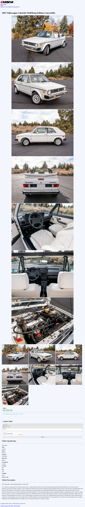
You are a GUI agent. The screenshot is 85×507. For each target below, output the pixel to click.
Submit (42, 437)
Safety (12, 505)
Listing (4, 4)
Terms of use (7, 505)
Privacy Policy (17, 505)
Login (14, 6)
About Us (3, 6)
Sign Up (17, 6)
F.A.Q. (6, 6)
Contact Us (10, 6)
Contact (2, 505)
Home (2, 4)
